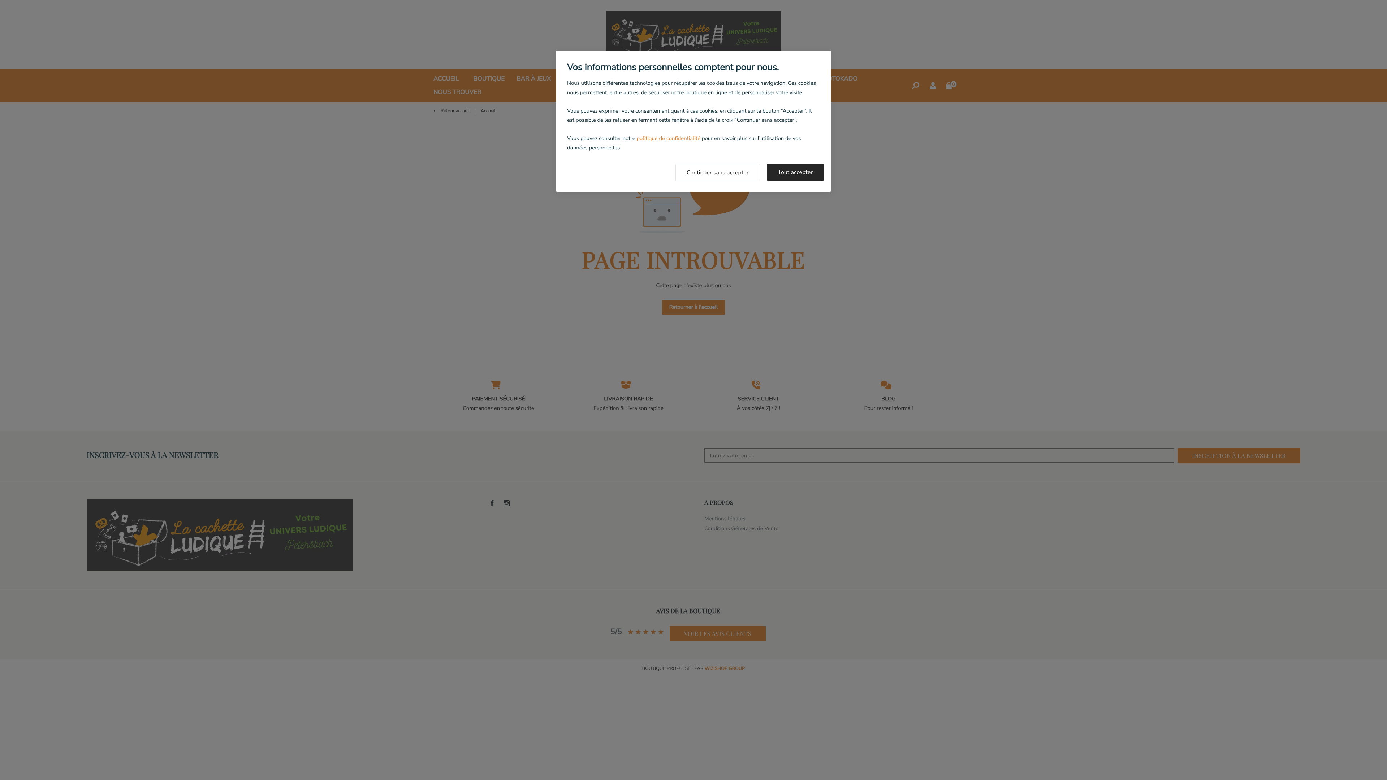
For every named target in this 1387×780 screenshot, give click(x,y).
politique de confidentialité (668, 138)
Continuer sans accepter (718, 173)
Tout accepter (795, 172)
